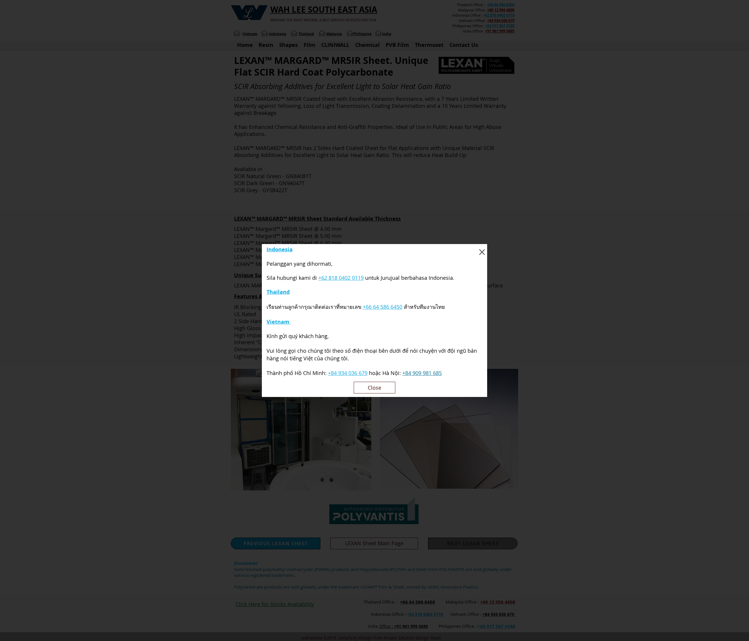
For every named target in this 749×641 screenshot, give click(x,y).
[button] (482, 252)
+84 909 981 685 (422, 372)
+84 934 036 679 (347, 372)
